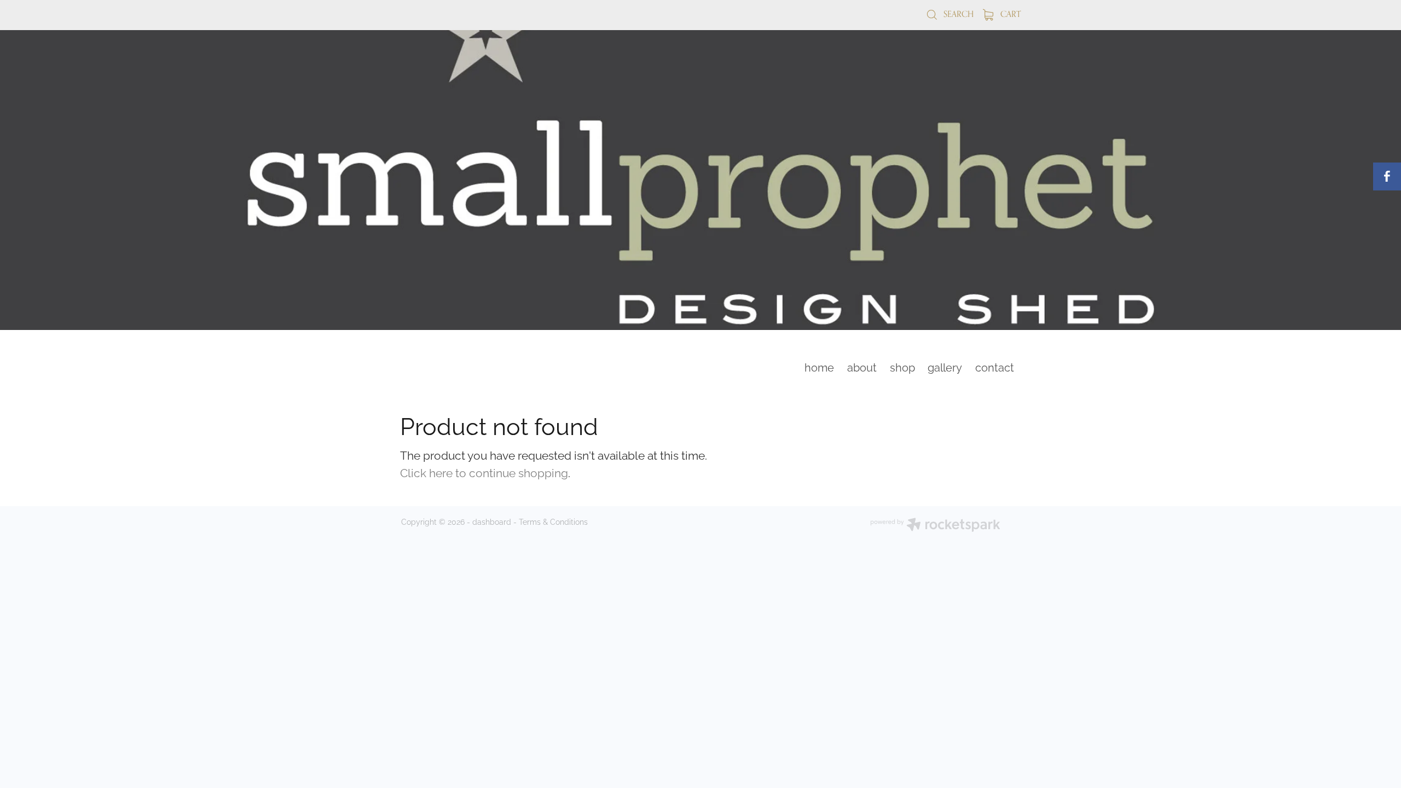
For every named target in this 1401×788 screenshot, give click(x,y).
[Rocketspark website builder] (935, 525)
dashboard (491, 521)
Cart (1009, 14)
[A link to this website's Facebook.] (1387, 176)
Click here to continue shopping (484, 471)
